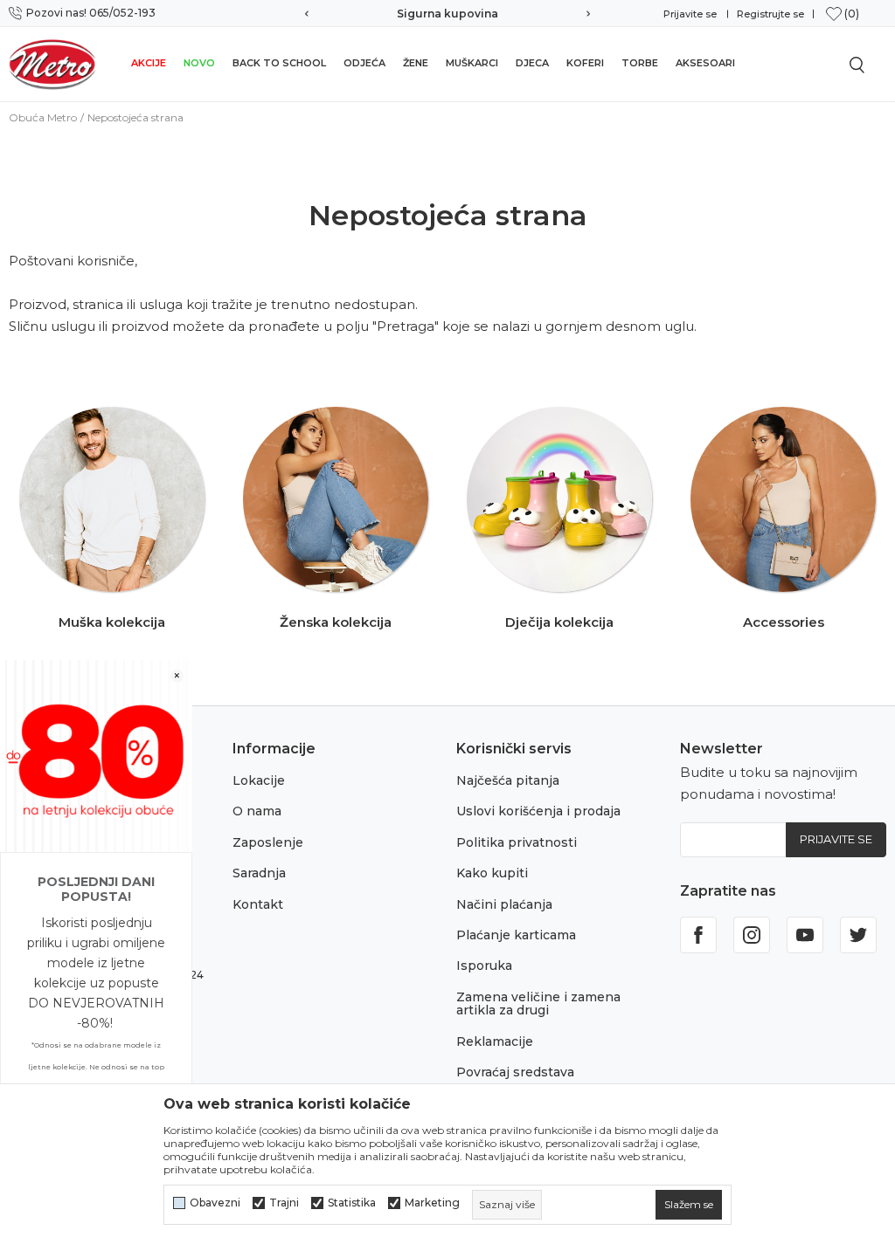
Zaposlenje (267, 842)
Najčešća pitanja (507, 780)
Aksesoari (705, 63)
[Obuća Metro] (52, 64)
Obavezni (215, 1203)
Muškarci (472, 63)
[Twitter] (858, 935)
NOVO (199, 63)
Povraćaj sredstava (515, 1072)
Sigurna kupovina (447, 13)
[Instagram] (751, 935)
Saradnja (259, 873)
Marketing (432, 1203)
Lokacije (258, 780)
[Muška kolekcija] (112, 499)
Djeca (532, 63)
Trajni (284, 1203)
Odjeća (364, 63)
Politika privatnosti (516, 842)
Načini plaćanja (504, 904)
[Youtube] (804, 935)
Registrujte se (770, 14)
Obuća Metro (43, 117)
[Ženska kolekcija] (335, 499)
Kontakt (257, 904)
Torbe (639, 63)
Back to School (279, 63)
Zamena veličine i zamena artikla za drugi (538, 1003)
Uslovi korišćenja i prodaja (538, 811)
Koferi (585, 63)
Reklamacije (494, 1041)
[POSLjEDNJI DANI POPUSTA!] (96, 754)
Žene (415, 63)
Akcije (148, 63)
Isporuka (484, 965)
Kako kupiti (492, 873)
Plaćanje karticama (516, 935)
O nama (256, 811)
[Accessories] (783, 499)
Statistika (352, 1203)
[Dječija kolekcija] (559, 499)
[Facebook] (698, 935)
